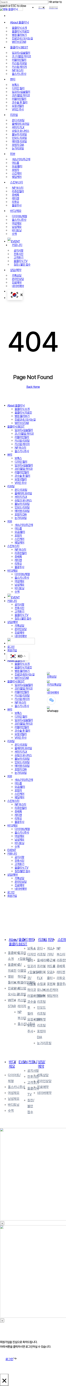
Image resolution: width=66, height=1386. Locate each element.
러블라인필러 (22, 437)
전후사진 (19, 608)
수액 (17, 591)
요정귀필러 (21, 479)
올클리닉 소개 (22, 409)
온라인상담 (21, 629)
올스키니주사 (22, 451)
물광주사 (19, 567)
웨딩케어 (19, 542)
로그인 (10, 647)
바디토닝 (19, 588)
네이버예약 (21, 636)
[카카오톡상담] (55, 683)
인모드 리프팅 (22, 507)
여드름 (18, 528)
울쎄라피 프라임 (23, 493)
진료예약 (19, 632)
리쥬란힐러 (21, 553)
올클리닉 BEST (16, 426)
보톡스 (18, 458)
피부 (9, 521)
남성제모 (19, 584)
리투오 (18, 563)
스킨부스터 (13, 546)
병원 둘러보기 (22, 416)
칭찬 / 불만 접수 (23, 618)
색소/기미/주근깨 (24, 525)
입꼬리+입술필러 (24, 430)
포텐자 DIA (21, 514)
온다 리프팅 (21, 490)
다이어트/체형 (22, 574)
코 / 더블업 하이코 (24, 433)
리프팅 (10, 486)
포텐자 (18, 535)
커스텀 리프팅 (22, 440)
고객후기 (19, 611)
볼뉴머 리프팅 (22, 504)
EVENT (11, 850)
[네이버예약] (54, 691)
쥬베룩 (18, 556)
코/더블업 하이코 (24, 469)
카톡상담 (19, 625)
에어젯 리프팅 (22, 511)
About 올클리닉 (16, 405)
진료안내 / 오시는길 (25, 419)
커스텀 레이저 (22, 444)
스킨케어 (19, 539)
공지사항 (19, 604)
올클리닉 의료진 (23, 412)
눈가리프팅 (21, 518)
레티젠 (18, 560)
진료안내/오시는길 (24, 674)
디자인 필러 (21, 461)
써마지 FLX (21, 497)
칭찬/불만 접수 (22, 871)
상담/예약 (12, 622)
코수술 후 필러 (22, 476)
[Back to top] (57, 1001)
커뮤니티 (12, 601)
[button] (11, 1359)
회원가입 (12, 650)
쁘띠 (9, 454)
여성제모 (19, 581)
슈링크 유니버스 (23, 500)
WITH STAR (22, 423)
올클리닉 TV (21, 615)
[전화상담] (53, 675)
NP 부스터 (20, 447)
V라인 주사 (20, 483)
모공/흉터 (20, 532)
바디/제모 (12, 570)
